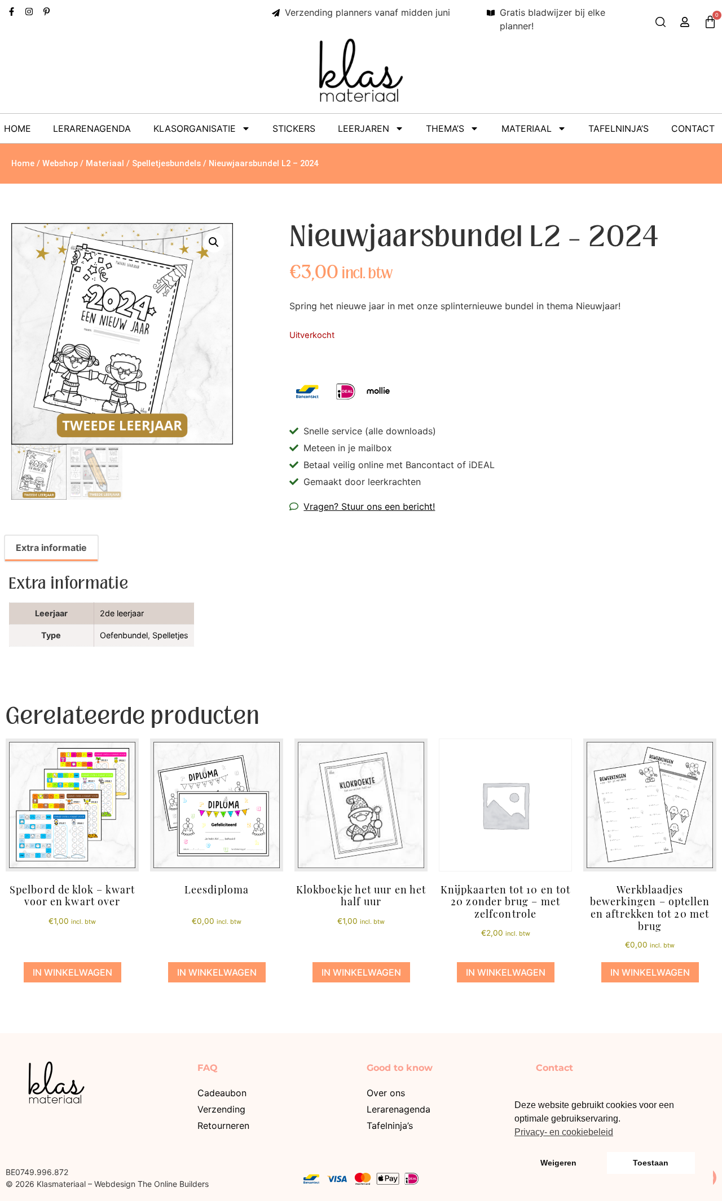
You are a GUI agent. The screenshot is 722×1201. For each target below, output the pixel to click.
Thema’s (445, 128)
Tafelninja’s (618, 128)
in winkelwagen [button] (72, 972)
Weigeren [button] (558, 1162)
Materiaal (526, 128)
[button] (214, 242)
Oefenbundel (124, 635)
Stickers (293, 128)
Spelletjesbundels (166, 163)
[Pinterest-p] (46, 11)
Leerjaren (363, 128)
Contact (693, 128)
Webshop (60, 163)
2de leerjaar (122, 613)
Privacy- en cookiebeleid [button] (563, 1132)
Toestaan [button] (650, 1162)
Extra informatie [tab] (51, 547)
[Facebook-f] (11, 11)
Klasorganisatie (194, 128)
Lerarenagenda (92, 128)
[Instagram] (29, 11)
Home (17, 128)
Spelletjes (170, 635)
